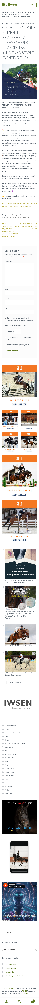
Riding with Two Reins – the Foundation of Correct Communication (20, 674)
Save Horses (9, 776)
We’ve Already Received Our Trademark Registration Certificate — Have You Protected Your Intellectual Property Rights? (19, 614)
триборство (26, 217)
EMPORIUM (24, 994)
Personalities (9, 768)
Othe (6, 765)
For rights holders (11, 964)
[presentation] (14, 871)
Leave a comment (28, 23)
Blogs (6, 729)
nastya (19, 23)
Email (7, 299)
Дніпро (18, 217)
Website (7, 308)
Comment (9, 261)
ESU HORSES (10, 988)
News (6, 761)
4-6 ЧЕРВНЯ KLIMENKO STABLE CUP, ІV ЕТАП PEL (28, 226)
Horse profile (9, 972)
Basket (30, 999)
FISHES (24, 991)
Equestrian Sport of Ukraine (18, 12)
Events (6, 736)
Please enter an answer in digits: (16, 325)
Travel (6, 783)
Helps (6, 740)
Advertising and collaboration (15, 976)
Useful (6, 790)
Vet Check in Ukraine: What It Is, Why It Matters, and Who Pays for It (19, 581)
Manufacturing (9, 758)
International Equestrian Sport (15, 743)
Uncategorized (9, 786)
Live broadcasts (10, 754)
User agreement (10, 968)
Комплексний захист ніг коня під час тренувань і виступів (18, 646)
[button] (19, 857)
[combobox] (19, 949)
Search (19, 1001)
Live (6, 750)
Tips (6, 779)
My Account (6, 1001)
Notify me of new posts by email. (18, 345)
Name (7, 289)
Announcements (10, 725)
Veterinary (8, 793)
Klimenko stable (11, 217)
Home (6, 12)
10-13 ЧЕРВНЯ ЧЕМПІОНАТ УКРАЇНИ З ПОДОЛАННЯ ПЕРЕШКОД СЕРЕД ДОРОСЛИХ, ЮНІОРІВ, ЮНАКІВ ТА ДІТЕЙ (10, 229)
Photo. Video (9, 772)
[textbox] (19, 949)
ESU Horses (9, 4)
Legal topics (8, 747)
